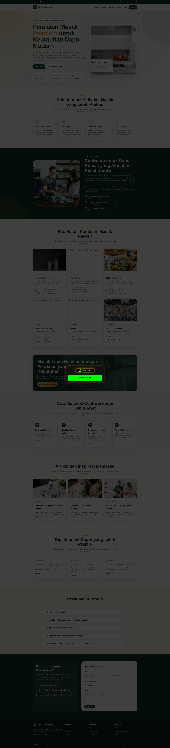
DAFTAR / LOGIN (85, 378)
